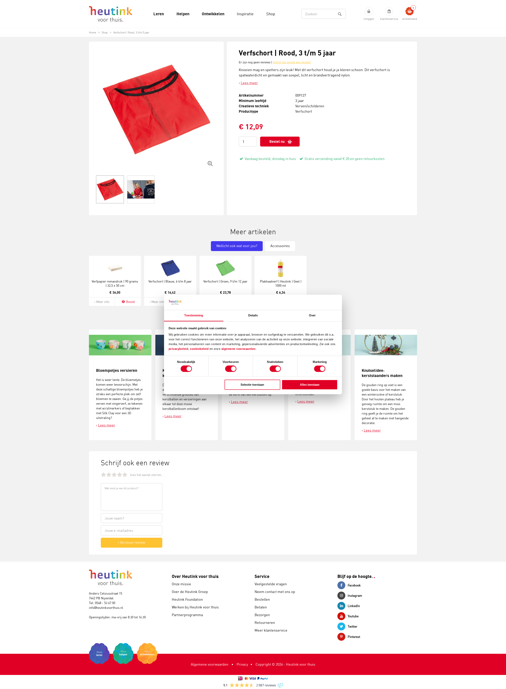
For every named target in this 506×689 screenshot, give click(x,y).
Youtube (353, 616)
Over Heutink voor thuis (195, 576)
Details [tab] (253, 315)
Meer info (102, 302)
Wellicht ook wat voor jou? (236, 246)
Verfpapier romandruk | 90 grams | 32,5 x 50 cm (115, 283)
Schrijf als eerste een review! (292, 62)
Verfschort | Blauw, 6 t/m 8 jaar (170, 281)
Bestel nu (277, 141)
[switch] (230, 369)
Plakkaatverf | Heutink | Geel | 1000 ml (280, 283)
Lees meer (249, 83)
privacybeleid (178, 348)
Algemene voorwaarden (209, 664)
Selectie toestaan (252, 384)
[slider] (114, 474)
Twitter (352, 626)
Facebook (354, 585)
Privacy (242, 664)
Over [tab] (312, 315)
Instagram (355, 596)
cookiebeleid (200, 348)
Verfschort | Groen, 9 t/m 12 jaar (225, 281)
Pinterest (354, 637)
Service (262, 576)
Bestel (130, 302)
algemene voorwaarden (238, 348)
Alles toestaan (309, 384)
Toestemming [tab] (193, 315)
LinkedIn (354, 606)
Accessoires (280, 246)
